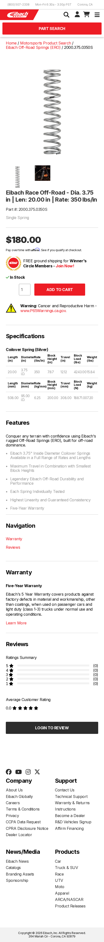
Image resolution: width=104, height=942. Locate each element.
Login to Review (52, 727)
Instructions (65, 809)
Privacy (12, 815)
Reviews (13, 547)
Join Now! (65, 265)
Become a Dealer (70, 815)
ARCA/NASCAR (69, 899)
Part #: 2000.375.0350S (26, 209)
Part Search (52, 28)
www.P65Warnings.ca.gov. (43, 310)
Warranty (14, 538)
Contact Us (64, 790)
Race (59, 874)
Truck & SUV (66, 867)
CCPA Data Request (23, 822)
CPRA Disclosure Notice (27, 828)
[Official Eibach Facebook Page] (8, 772)
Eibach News (17, 861)
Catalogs (13, 867)
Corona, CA (85, 4)
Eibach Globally (19, 796)
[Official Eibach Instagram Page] (28, 772)
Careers (13, 803)
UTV (59, 880)
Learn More (16, 623)
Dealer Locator (19, 834)
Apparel (62, 893)
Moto (59, 886)
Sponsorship (17, 880)
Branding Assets (20, 874)
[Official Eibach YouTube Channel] (18, 772)
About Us (14, 790)
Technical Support (71, 796)
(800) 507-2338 (18, 4)
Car (58, 861)
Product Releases (70, 906)
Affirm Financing (69, 828)
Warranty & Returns (72, 803)
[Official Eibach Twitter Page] (37, 772)
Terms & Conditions (23, 809)
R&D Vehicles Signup (73, 822)
